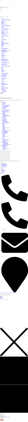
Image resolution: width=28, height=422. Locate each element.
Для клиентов (3, 89)
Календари (2, 45)
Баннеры (2, 21)
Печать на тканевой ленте (4, 87)
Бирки (3, 124)
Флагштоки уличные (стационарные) (7, 144)
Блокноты (2, 44)
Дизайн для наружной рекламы (5, 60)
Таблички (2, 32)
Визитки (2, 40)
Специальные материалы (6, 148)
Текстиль (3, 81)
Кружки (2, 68)
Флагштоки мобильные (4, 51)
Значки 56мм (4, 108)
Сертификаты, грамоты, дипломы (7, 130)
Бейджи (2, 46)
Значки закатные (4, 77)
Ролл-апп (2, 27)
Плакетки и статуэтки (5, 136)
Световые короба (3, 33)
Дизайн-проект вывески (5, 131)
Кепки (3, 134)
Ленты (2, 86)
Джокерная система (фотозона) (5, 28)
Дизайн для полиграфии (4, 59)
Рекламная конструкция (4, 64)
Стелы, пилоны (4, 116)
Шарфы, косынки (3, 83)
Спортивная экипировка (4, 84)
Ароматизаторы (4, 133)
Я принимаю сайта (5, 416)
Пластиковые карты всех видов (5, 74)
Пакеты (2, 53)
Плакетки (2, 71)
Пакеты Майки (3, 56)
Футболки (4, 137)
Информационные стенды (4, 31)
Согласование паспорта (5, 62)
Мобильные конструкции (5, 25)
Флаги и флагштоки (4, 48)
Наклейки (2, 23)
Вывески (4, 114)
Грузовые (2, 37)
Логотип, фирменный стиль (6, 106)
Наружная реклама (4, 29)
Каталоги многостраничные (4, 43)
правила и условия (6, 416)
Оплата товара (4, 91)
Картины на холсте (3, 22)
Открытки (2, 42)
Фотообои (4, 149)
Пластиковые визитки (5, 121)
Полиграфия (3, 39)
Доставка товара (5, 90)
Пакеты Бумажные (3, 55)
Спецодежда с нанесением (6, 139)
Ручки (2, 69)
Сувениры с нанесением (4, 132)
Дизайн (2, 57)
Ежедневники (3, 70)
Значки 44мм (2, 79)
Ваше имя (1, 415)
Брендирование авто (4, 35)
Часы (2, 67)
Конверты (4, 128)
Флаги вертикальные (3, 50)
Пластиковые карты (4, 73)
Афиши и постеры (5, 146)
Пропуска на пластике (4, 76)
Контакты (2, 92)
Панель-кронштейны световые (6, 115)
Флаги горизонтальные (4, 49)
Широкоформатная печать (5, 19)
